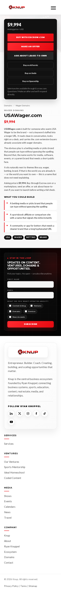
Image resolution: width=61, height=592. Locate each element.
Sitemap (33, 586)
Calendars (9, 506)
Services (9, 443)
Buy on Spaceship (30, 81)
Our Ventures (11, 461)
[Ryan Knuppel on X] (19, 413)
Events (8, 501)
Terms (23, 586)
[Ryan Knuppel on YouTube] (11, 421)
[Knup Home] (16, 7)
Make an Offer (30, 46)
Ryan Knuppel (12, 546)
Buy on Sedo (30, 73)
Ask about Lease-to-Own (30, 55)
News (7, 512)
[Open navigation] (53, 7)
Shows (8, 495)
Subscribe (30, 324)
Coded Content (12, 477)
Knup (7, 535)
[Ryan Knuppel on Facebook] (36, 413)
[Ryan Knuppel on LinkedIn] (11, 413)
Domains (8, 105)
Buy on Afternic (30, 65)
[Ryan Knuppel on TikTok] (44, 413)
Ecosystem (10, 551)
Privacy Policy (11, 586)
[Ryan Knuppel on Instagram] (28, 413)
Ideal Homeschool (14, 472)
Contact (8, 562)
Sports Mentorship (14, 467)
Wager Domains (23, 105)
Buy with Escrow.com (30, 37)
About (7, 540)
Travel (8, 517)
